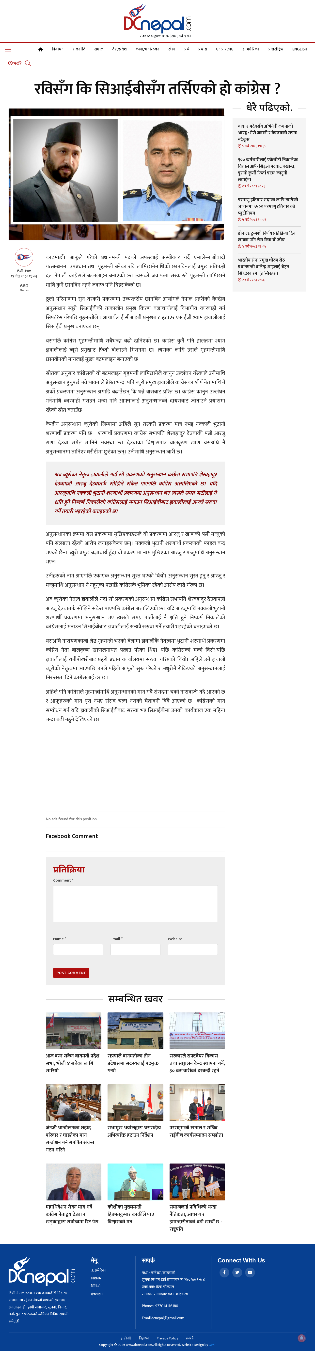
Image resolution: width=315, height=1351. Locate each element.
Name (59, 939)
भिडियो (95, 1286)
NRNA (96, 1278)
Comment (63, 880)
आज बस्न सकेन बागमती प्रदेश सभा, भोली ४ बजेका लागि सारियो (72, 1063)
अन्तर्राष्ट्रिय (276, 49)
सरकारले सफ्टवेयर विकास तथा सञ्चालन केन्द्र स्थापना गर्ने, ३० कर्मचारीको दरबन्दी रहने (197, 1063)
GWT (212, 1345)
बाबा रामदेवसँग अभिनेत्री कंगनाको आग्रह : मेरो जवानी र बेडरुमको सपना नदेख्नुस (267, 133)
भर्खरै (17, 63)
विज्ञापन (144, 1338)
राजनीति (79, 49)
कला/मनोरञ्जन (147, 49)
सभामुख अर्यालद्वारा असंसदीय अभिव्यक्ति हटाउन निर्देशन (134, 1131)
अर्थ (186, 49)
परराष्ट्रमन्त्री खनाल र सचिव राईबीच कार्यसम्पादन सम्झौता (196, 1131)
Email (116, 939)
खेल (171, 49)
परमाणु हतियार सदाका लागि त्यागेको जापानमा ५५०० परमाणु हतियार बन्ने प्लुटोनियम (268, 206)
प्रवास (202, 49)
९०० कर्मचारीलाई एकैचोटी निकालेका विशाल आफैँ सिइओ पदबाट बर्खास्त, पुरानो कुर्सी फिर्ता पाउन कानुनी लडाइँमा (268, 170)
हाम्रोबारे (126, 1338)
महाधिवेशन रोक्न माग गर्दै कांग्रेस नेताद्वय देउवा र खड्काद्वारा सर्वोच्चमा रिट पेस (72, 1214)
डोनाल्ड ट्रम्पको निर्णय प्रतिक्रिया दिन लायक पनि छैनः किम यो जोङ (266, 237)
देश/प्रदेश (119, 49)
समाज (98, 49)
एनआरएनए (225, 49)
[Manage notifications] (302, 1338)
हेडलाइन (97, 1294)
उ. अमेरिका (250, 49)
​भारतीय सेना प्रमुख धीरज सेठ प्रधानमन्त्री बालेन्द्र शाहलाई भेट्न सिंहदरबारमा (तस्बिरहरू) (263, 267)
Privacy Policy (167, 1338)
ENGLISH (299, 49)
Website (175, 939)
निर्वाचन (58, 49)
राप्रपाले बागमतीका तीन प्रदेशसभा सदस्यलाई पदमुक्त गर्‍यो (133, 1063)
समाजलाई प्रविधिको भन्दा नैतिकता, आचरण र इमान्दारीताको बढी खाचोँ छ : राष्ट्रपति (195, 1218)
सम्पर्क (190, 1338)
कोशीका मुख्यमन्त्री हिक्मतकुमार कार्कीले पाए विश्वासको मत (131, 1214)
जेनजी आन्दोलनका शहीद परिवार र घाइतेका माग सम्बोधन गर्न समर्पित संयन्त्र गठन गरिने (70, 1139)
